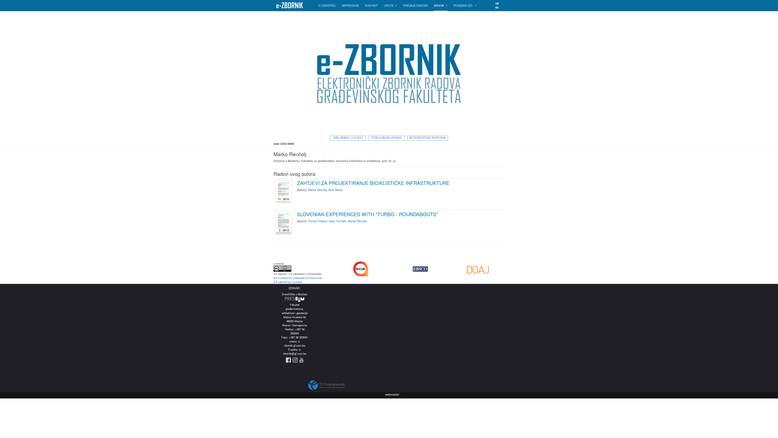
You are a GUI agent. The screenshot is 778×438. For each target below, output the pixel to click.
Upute (389, 5)
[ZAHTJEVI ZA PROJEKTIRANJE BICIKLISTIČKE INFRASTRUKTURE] (284, 192)
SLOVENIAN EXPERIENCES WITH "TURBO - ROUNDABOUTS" (367, 214)
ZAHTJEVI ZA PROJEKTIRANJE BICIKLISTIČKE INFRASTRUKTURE (373, 182)
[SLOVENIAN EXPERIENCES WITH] (284, 223)
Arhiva (439, 5)
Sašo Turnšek (337, 221)
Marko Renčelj (317, 190)
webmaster (392, 394)
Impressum (350, 5)
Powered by (326, 385)
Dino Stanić (335, 190)
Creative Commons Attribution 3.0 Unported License (298, 280)
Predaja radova (415, 5)
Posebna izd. (463, 5)
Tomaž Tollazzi (317, 221)
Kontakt (371, 5)
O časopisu (327, 5)
